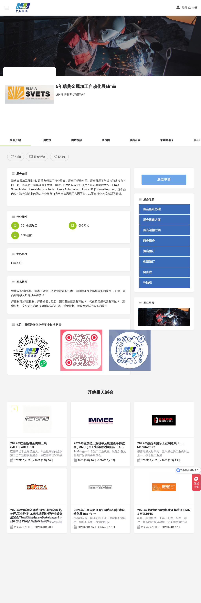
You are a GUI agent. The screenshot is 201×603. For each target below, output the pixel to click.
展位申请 (164, 179)
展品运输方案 (152, 230)
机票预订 (149, 261)
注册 (194, 7)
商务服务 (149, 240)
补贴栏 (147, 282)
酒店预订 (149, 251)
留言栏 (147, 272)
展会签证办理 (152, 209)
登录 (184, 7)
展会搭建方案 (152, 219)
